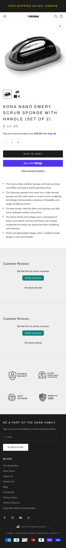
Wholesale (8, 492)
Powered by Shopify (47, 533)
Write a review (33, 278)
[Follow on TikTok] (28, 517)
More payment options (33, 170)
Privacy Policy (10, 497)
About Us (8, 476)
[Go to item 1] (7, 94)
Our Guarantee (10, 465)
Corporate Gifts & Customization (19, 508)
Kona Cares (9, 470)
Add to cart (33, 154)
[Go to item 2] (17, 94)
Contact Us (8, 481)
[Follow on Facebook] (4, 517)
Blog (5, 486)
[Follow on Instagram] (12, 517)
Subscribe (16, 447)
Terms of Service (11, 502)
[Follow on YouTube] (20, 517)
